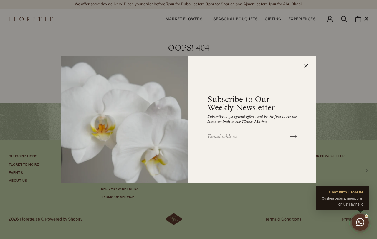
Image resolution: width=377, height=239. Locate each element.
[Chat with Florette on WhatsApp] (360, 222)
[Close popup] (305, 66)
